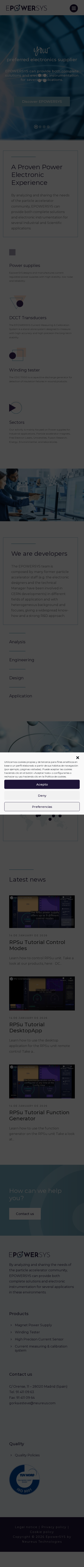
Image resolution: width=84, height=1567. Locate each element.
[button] (78, 758)
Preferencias (42, 806)
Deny (42, 795)
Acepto (42, 784)
